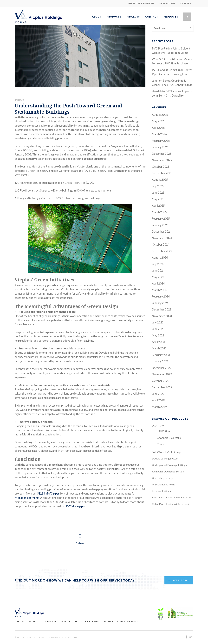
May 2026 (158, 121)
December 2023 (161, 309)
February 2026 (161, 140)
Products (35, 621)
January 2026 (160, 147)
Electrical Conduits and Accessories (172, 497)
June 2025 (158, 192)
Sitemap (108, 621)
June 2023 (158, 329)
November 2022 (162, 374)
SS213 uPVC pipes (48, 493)
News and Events (127, 621)
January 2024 (160, 303)
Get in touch (181, 580)
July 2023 (158, 322)
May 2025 (158, 199)
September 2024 (162, 251)
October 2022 (160, 381)
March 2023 (159, 348)
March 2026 (159, 134)
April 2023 (158, 342)
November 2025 (162, 160)
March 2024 (159, 290)
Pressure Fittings (161, 490)
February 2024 (161, 296)
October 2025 (160, 166)
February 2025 (161, 218)
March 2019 (159, 407)
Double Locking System (165, 458)
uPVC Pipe (163, 431)
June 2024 (158, 270)
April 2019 (158, 400)
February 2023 (161, 355)
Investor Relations (141, 3)
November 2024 (162, 238)
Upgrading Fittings (162, 477)
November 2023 (162, 316)
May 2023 (158, 335)
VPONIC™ (158, 425)
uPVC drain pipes (75, 506)
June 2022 (158, 394)
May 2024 (158, 277)
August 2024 (160, 257)
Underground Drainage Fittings (169, 464)
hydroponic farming (27, 497)
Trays (160, 444)
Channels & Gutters (169, 438)
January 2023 (160, 361)
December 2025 (161, 153)
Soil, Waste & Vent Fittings (166, 451)
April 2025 (158, 205)
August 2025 (160, 179)
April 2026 (158, 127)
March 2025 (159, 212)
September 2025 (162, 173)
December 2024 (161, 231)
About (21, 621)
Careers (185, 3)
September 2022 (162, 387)
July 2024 (158, 264)
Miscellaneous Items (163, 484)
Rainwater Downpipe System (168, 471)
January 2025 (160, 225)
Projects (51, 621)
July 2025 (158, 186)
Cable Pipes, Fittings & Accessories (171, 503)
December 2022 (161, 368)
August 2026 (160, 114)
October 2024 (160, 244)
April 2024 (158, 283)
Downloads (167, 3)
